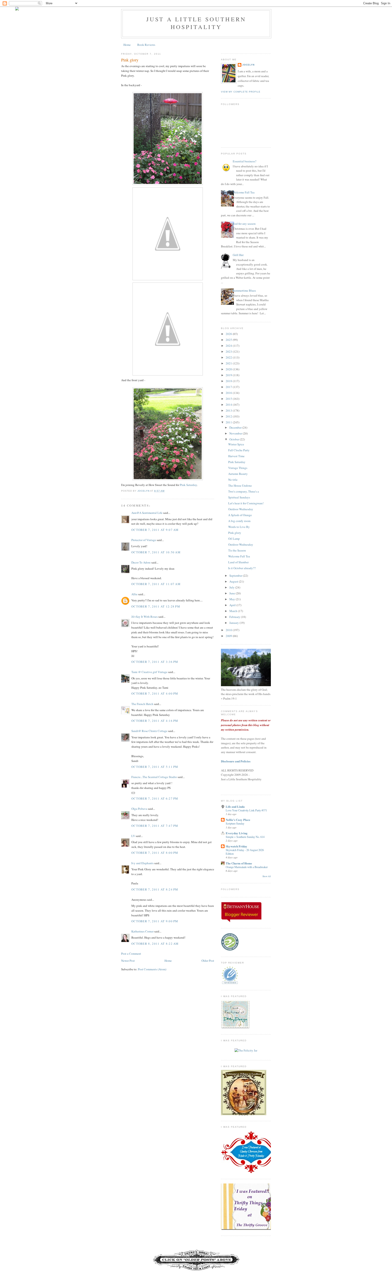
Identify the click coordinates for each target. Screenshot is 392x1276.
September (236, 575)
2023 (229, 351)
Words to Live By (239, 527)
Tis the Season (237, 550)
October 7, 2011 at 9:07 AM (155, 530)
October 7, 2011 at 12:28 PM (155, 606)
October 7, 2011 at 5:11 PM (154, 767)
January (234, 623)
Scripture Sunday (235, 823)
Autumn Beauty (238, 474)
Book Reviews (146, 45)
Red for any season (244, 224)
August (234, 581)
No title (233, 480)
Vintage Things (237, 468)
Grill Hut (238, 255)
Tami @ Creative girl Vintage (149, 672)
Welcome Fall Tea (244, 192)
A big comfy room (239, 521)
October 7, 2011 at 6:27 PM (154, 798)
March (233, 611)
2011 (229, 422)
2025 (229, 340)
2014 (229, 405)
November (236, 433)
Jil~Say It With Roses (144, 617)
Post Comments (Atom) (152, 969)
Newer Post (128, 961)
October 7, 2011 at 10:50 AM (156, 552)
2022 (229, 357)
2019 (229, 375)
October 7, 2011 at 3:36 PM (154, 662)
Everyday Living (236, 833)
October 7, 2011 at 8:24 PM (154, 889)
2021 (229, 363)
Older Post (207, 961)
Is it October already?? (242, 568)
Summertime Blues (244, 290)
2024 (229, 346)
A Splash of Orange (240, 515)
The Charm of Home (239, 863)
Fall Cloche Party (239, 450)
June (232, 593)
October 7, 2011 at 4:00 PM (154, 693)
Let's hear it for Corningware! (246, 503)
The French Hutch (142, 704)
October (234, 439)
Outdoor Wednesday (240, 509)
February (235, 617)
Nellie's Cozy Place (238, 819)
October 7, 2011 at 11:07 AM (156, 584)
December (235, 427)
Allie (134, 594)
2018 (229, 381)
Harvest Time (236, 456)
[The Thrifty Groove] (251, 1229)
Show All (266, 876)
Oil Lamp (234, 539)
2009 (229, 636)
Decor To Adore (141, 562)
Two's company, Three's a (243, 491)
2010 (229, 630)
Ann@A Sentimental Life (146, 513)
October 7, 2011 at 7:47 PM (154, 826)
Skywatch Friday (236, 846)
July (232, 587)
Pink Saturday (188, 485)
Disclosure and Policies (235, 761)
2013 (229, 410)
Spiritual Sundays (239, 497)
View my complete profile (240, 91)
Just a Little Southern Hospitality (196, 23)
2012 (229, 416)
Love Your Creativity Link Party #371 (246, 810)
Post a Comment (131, 954)
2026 (229, 334)
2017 (229, 387)
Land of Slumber (238, 562)
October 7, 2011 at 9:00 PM (154, 921)
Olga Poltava (139, 809)
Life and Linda (235, 806)
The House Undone (240, 485)
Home (127, 45)
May (232, 599)
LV (133, 836)
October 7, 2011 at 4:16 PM (154, 721)
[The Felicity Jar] (246, 1050)
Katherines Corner (142, 931)
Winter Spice (236, 444)
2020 (229, 369)
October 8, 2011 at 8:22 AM (155, 944)
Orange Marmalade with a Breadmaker (247, 867)
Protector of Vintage (143, 540)
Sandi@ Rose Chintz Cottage (149, 731)
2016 (229, 393)
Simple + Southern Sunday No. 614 (245, 837)
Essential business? (244, 161)
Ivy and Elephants (142, 863)
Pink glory (234, 533)
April (232, 605)
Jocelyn (248, 64)
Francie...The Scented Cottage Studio (154, 777)
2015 (229, 399)
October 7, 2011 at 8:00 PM (154, 853)
